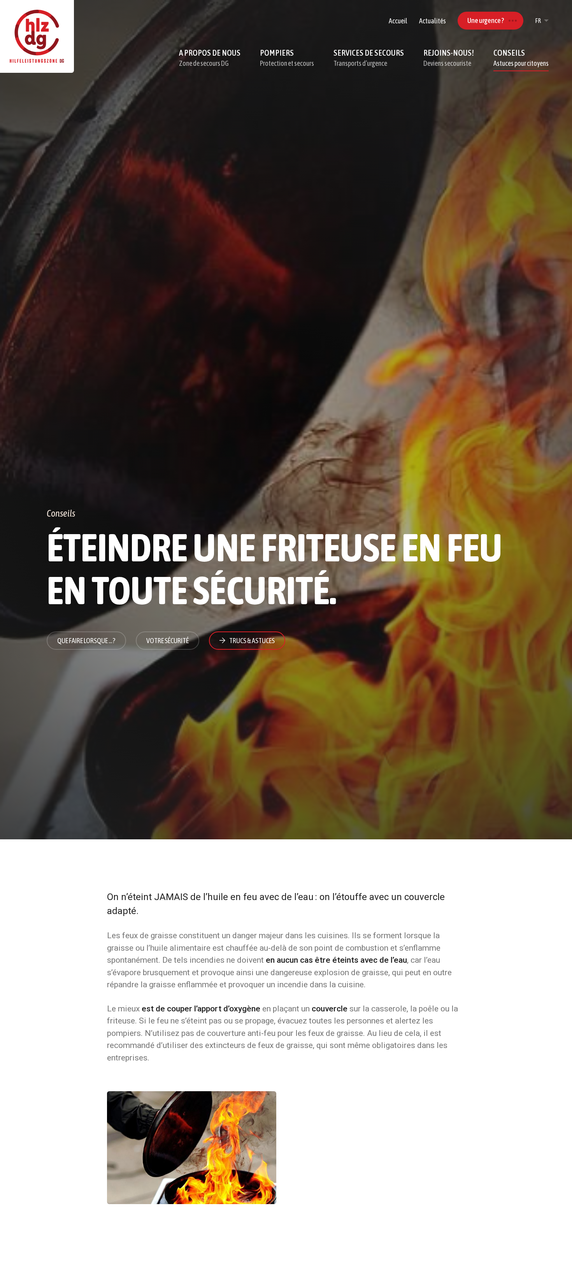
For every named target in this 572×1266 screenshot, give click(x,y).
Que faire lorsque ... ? (86, 641)
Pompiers (287, 57)
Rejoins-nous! (448, 57)
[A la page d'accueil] (37, 36)
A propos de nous (209, 57)
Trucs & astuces (252, 641)
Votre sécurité (167, 641)
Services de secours (368, 57)
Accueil (398, 21)
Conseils (521, 57)
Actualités (432, 21)
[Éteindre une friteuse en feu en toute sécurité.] (191, 1147)
